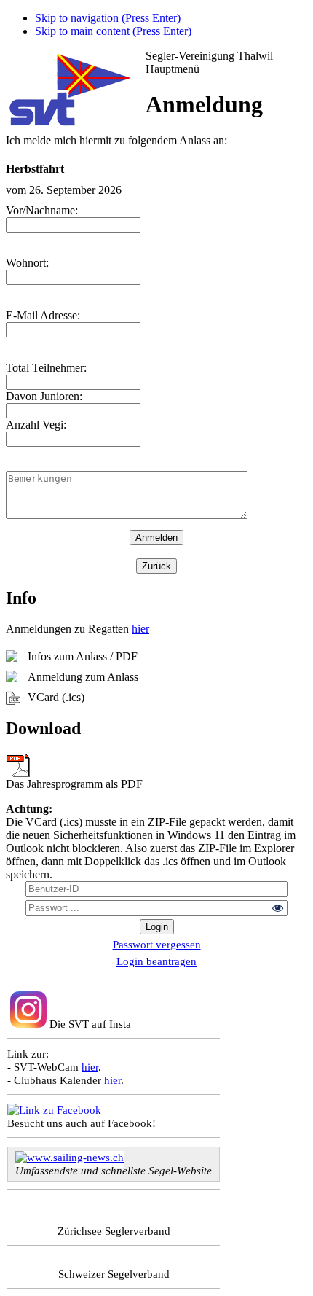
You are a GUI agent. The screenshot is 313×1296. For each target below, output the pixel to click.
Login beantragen (156, 961)
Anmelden (156, 537)
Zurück (156, 566)
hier (140, 628)
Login (157, 926)
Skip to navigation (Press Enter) (108, 18)
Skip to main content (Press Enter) (113, 31)
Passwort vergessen (157, 944)
